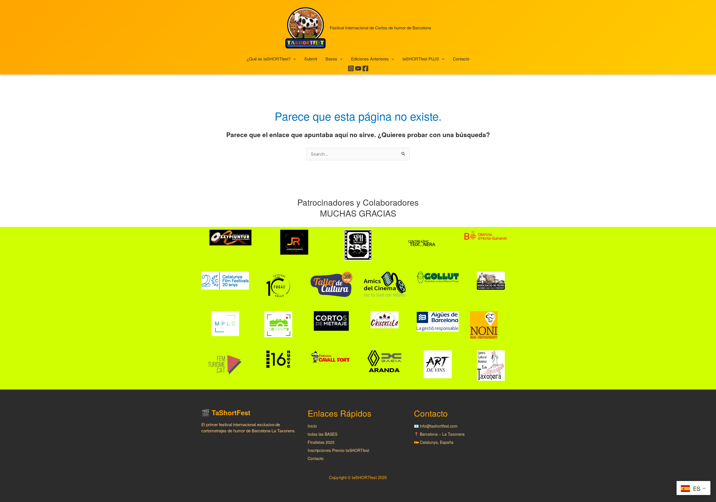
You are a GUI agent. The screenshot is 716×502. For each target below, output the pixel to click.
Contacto (316, 458)
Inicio (312, 426)
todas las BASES (322, 434)
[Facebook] (365, 68)
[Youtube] (358, 68)
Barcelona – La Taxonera (442, 434)
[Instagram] (351, 68)
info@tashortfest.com (439, 426)
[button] (293, 59)
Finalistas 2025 (321, 442)
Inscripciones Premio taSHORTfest (338, 450)
